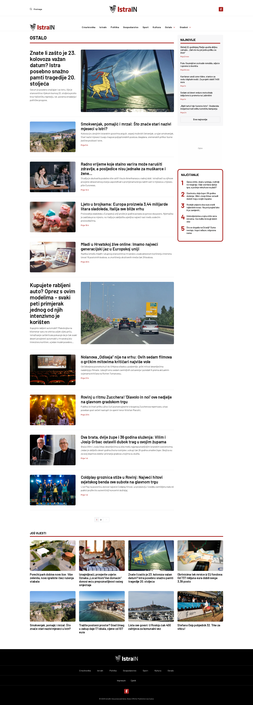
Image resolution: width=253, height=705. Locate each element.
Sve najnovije (200, 119)
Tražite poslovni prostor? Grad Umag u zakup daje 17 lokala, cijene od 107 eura (101, 628)
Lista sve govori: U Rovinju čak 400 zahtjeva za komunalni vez (149, 626)
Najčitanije (190, 174)
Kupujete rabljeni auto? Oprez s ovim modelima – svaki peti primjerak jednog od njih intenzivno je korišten (52, 303)
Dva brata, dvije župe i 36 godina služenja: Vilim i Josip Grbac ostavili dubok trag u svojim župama (123, 439)
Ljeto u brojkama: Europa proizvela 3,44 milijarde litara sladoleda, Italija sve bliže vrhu (124, 206)
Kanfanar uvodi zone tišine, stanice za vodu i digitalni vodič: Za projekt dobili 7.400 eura (199, 79)
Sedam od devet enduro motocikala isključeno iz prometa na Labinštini (196, 94)
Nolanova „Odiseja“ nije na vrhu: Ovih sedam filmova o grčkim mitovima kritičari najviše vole (126, 359)
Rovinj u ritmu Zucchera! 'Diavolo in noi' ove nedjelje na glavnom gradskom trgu (126, 399)
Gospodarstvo (131, 27)
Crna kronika (88, 27)
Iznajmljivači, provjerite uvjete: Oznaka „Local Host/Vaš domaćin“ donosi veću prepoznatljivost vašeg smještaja (101, 580)
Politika (115, 27)
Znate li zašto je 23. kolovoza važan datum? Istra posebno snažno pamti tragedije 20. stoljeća (53, 68)
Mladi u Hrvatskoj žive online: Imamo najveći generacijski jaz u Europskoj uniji (119, 246)
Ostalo (168, 27)
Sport (146, 27)
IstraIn (103, 27)
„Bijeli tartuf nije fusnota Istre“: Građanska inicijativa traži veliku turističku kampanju (199, 107)
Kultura (157, 27)
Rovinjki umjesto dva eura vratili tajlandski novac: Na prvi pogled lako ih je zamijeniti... (203, 207)
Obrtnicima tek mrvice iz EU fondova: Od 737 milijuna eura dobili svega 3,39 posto (200, 578)
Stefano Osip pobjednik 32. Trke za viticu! (198, 626)
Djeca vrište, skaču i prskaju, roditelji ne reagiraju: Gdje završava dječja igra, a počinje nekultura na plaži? (203, 184)
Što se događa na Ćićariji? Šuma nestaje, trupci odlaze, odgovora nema (201, 230)
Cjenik (133, 680)
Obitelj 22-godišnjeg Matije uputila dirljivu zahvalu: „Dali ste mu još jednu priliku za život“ (198, 50)
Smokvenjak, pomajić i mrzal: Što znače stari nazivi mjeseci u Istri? (126, 126)
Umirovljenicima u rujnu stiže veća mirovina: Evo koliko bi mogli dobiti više (202, 219)
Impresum (121, 680)
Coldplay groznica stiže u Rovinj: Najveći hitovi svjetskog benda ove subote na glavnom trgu (122, 479)
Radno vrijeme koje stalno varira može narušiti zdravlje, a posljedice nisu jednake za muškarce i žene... (123, 169)
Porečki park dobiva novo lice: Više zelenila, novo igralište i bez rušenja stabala (52, 578)
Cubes (151, 699)
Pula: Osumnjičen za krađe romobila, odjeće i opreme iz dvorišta (200, 64)
